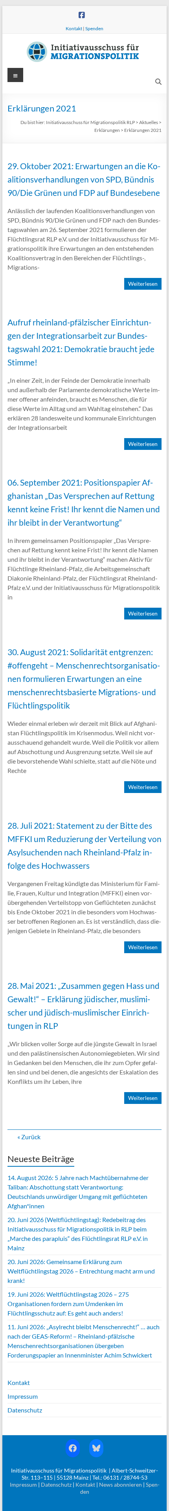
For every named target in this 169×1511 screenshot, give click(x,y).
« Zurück (28, 1136)
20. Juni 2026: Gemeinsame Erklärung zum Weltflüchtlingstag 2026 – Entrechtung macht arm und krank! (81, 1271)
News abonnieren (120, 1484)
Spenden (94, 28)
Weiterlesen (143, 283)
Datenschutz (24, 1410)
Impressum (22, 1396)
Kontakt (74, 28)
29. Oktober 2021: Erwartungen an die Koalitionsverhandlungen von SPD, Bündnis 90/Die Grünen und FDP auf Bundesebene (83, 179)
